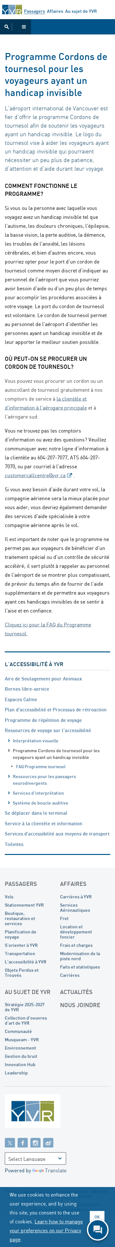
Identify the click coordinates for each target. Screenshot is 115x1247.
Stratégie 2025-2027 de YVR (24, 1007)
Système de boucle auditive (40, 802)
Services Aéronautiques (75, 907)
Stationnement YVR (24, 905)
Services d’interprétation (38, 793)
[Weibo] (48, 1142)
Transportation (20, 953)
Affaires (55, 11)
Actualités (76, 991)
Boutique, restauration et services (20, 918)
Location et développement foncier (76, 931)
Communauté (18, 1031)
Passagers (34, 11)
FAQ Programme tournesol (40, 766)
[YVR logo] (46, 1112)
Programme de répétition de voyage (43, 720)
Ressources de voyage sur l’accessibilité (48, 730)
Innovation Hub (20, 1064)
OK (97, 1216)
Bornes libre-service (27, 689)
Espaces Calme (21, 699)
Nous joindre (80, 1004)
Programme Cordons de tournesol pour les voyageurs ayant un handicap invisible (56, 754)
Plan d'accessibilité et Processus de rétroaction (56, 709)
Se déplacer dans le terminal (36, 813)
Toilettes (14, 844)
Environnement (20, 1047)
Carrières (70, 975)
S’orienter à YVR (21, 945)
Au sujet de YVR (81, 11)
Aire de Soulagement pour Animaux (43, 678)
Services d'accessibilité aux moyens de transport (57, 833)
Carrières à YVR (76, 896)
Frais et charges (76, 945)
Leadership (16, 1072)
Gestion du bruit (21, 1056)
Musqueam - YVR (22, 1039)
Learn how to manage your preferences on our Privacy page (46, 1230)
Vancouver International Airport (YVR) (12, 9)
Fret (64, 918)
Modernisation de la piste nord (80, 956)
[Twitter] (10, 1142)
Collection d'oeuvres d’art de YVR (26, 1020)
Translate (55, 1170)
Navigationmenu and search (15, 26)
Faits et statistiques (80, 966)
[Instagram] (35, 1142)
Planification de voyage (20, 934)
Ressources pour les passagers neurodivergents (44, 780)
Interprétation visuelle (35, 740)
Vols (9, 896)
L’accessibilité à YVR (34, 664)
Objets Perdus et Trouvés (22, 972)
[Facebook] (23, 1142)
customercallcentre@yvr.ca (35, 475)
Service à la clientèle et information (43, 823)
